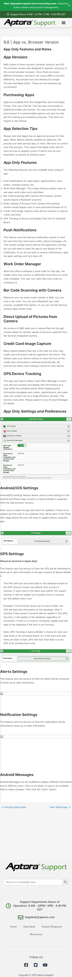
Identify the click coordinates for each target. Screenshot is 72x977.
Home (13, 926)
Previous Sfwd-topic (14, 807)
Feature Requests (52, 926)
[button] (63, 23)
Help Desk (29, 926)
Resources (36, 934)
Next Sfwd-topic (60, 807)
